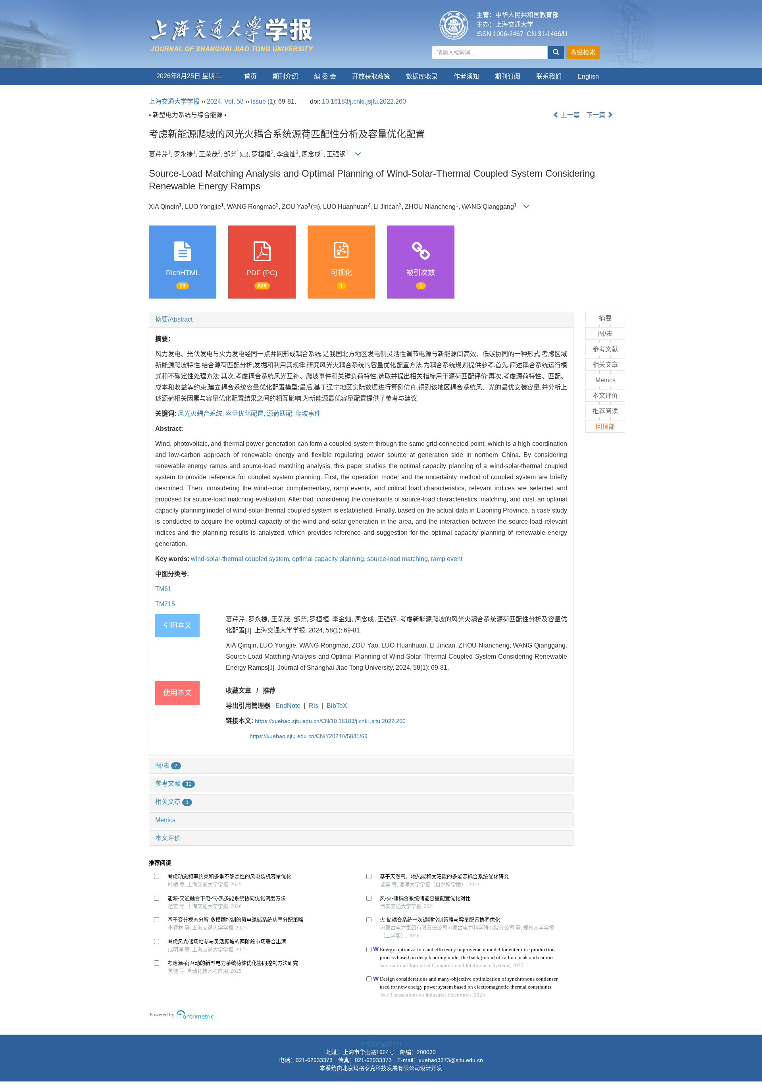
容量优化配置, (246, 413)
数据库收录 (422, 76)
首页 (250, 76)
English (588, 76)
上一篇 (569, 115)
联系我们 (549, 76)
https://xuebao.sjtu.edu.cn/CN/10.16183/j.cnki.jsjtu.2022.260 (330, 721)
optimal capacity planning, (329, 558)
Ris (313, 705)
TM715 (165, 604)
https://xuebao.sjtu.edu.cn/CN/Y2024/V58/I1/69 (309, 736)
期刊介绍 (285, 76)
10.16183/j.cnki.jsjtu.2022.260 (364, 101)
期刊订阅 (507, 76)
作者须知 (466, 76)
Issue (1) (263, 101)
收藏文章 (238, 690)
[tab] (361, 319)
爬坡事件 (308, 413)
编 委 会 (325, 76)
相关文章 (172, 801)
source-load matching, (399, 558)
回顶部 (605, 426)
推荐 (269, 690)
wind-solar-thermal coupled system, (241, 558)
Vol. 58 (234, 101)
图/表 (166, 765)
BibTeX (337, 705)
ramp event (446, 558)
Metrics (165, 820)
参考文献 (173, 783)
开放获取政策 (371, 76)
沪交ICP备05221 (381, 1044)
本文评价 (168, 838)
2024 (214, 101)
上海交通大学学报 (174, 101)
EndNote (287, 705)
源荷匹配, (281, 413)
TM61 (163, 589)
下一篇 (596, 115)
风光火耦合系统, (201, 413)
